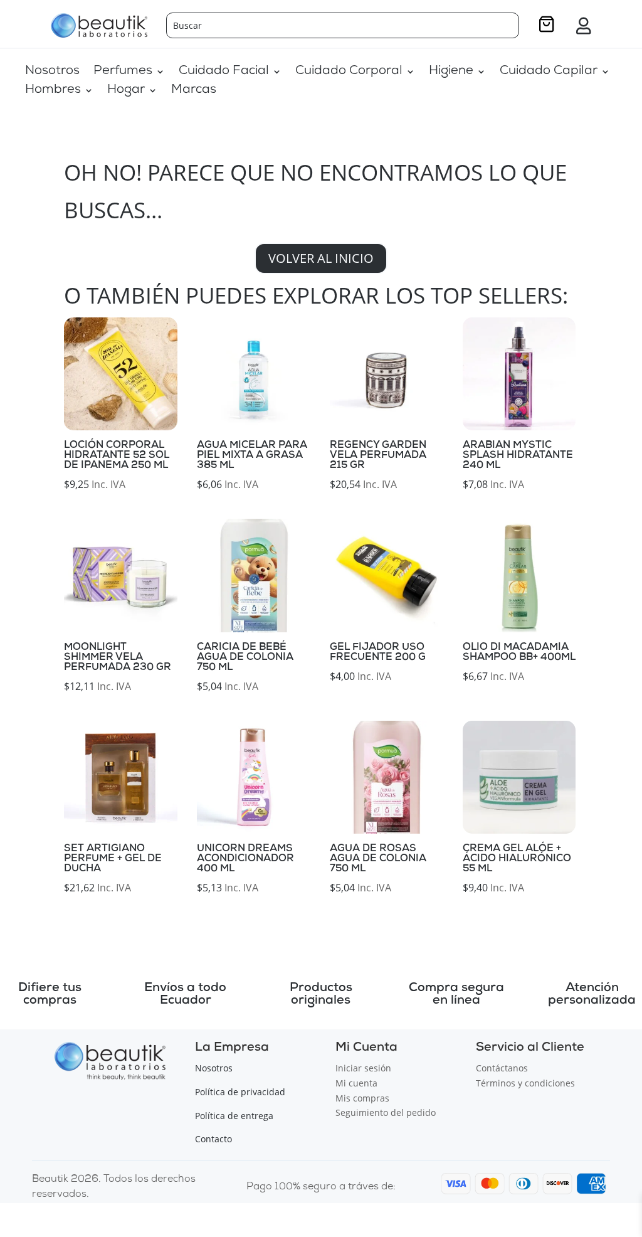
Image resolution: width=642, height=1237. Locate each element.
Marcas (193, 91)
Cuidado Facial (224, 72)
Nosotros (52, 72)
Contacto (213, 1139)
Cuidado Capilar (548, 72)
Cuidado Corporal (349, 72)
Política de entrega (234, 1116)
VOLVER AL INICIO (321, 258)
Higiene (451, 72)
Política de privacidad (240, 1092)
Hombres (53, 91)
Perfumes (122, 72)
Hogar (126, 91)
